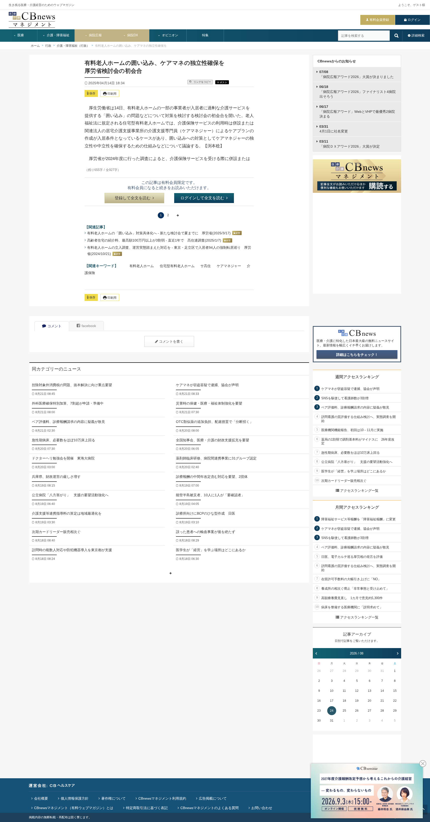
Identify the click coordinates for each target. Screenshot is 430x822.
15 (395, 691)
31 (382, 671)
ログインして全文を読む (202, 198)
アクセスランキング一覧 (359, 491)
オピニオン (169, 35)
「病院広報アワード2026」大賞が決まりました (356, 74)
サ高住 (205, 266)
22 (395, 700)
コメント (54, 326)
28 (344, 671)
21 (382, 700)
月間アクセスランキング (357, 507)
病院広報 (95, 35)
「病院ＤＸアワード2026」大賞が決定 (349, 143)
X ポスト (222, 82)
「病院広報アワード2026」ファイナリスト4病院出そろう (357, 91)
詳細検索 (418, 35)
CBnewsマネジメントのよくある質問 (209, 808)
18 (344, 700)
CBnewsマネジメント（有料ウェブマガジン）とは (73, 808)
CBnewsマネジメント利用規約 (162, 798)
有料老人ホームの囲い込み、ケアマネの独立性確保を (131, 45)
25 (344, 710)
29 (357, 671)
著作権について (113, 798)
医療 (20, 35)
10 (331, 691)
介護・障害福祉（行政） (73, 45)
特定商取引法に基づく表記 (147, 808)
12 (357, 691)
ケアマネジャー (229, 266)
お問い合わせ (261, 808)
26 (319, 671)
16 (319, 700)
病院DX (132, 35)
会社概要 (41, 798)
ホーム (35, 45)
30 (369, 671)
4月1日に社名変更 (333, 128)
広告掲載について (213, 798)
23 (319, 710)
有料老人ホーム (141, 266)
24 (331, 710)
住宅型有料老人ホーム (177, 266)
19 (357, 700)
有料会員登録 (379, 20)
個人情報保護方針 (75, 798)
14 (382, 691)
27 (331, 671)
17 (331, 700)
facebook (89, 326)
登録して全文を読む (133, 198)
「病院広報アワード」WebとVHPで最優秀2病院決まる (357, 111)
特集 (205, 35)
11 (344, 691)
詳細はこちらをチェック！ (357, 355)
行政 (48, 45)
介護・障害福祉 (57, 35)
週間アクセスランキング (357, 377)
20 (369, 700)
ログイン (414, 20)
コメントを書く (171, 341)
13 (369, 691)
